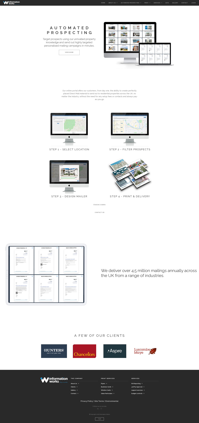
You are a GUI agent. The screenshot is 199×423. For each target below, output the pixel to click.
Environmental (111, 401)
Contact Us (99, 212)
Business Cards (106, 387)
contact (184, 3)
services (157, 3)
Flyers (103, 383)
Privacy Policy (87, 401)
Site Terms (99, 401)
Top (99, 419)
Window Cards (106, 390)
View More (69, 52)
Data (167, 3)
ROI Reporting (136, 383)
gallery (175, 3)
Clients (73, 387)
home (103, 3)
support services (137, 390)
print (146, 3)
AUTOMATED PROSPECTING (130, 3)
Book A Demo (100, 205)
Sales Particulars (106, 393)
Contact (73, 393)
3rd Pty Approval (136, 387)
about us (112, 3)
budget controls (136, 393)
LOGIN (194, 3)
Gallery (73, 390)
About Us (74, 383)
